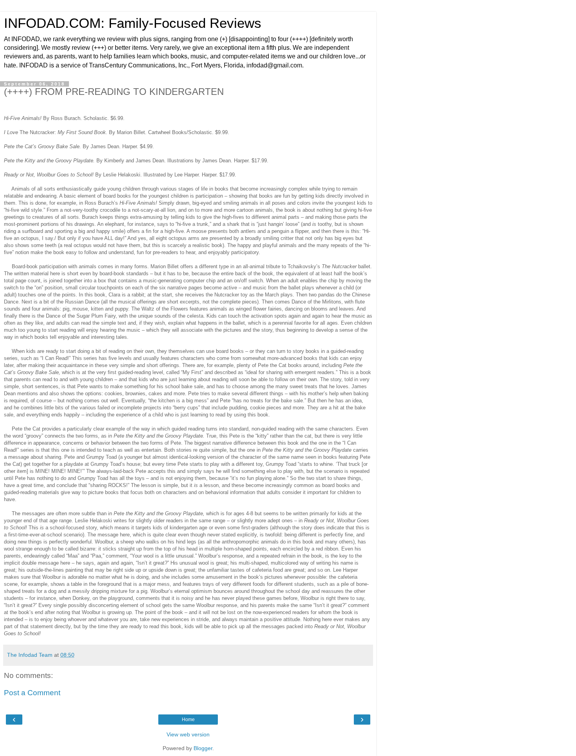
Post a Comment (32, 693)
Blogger (203, 748)
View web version (188, 734)
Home (188, 719)
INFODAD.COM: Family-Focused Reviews (132, 23)
